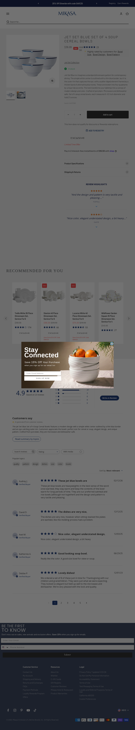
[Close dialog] (111, 343)
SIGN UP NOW (43, 378)
